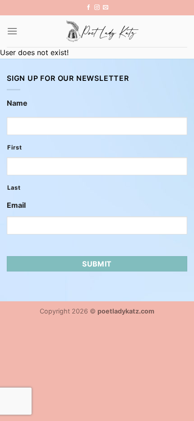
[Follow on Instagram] (97, 8)
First (14, 147)
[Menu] (12, 31)
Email (16, 205)
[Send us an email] (105, 8)
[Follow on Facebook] (88, 8)
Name (17, 103)
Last (14, 187)
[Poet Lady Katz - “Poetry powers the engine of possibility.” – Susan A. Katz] (102, 31)
